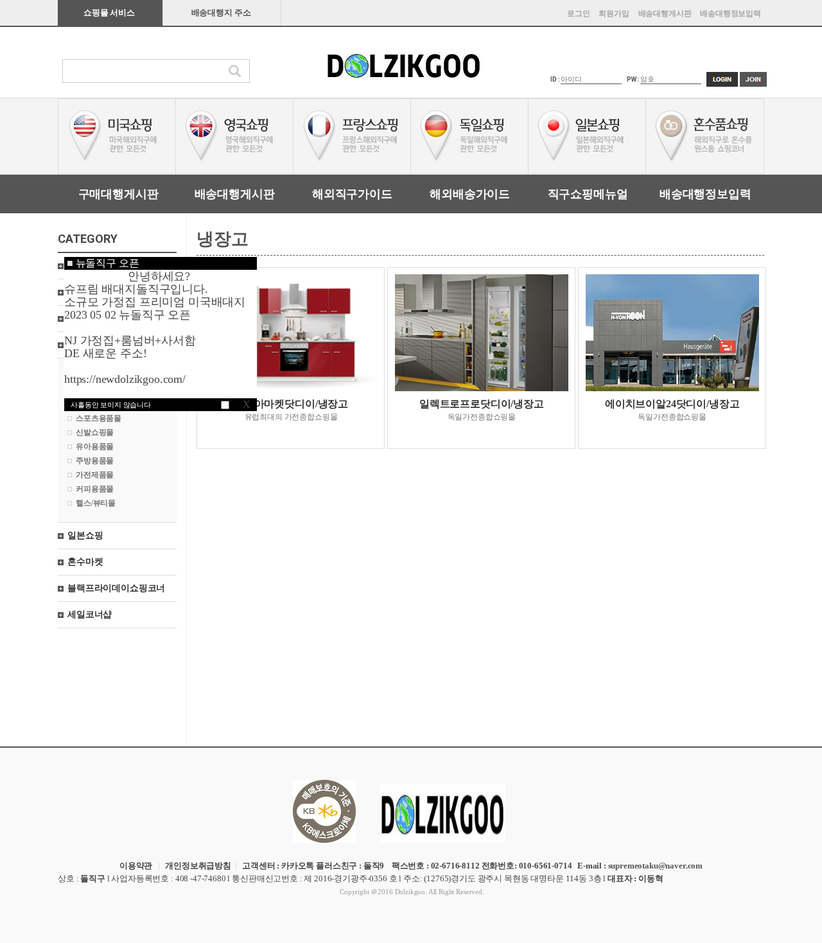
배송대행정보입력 (730, 13)
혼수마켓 (85, 562)
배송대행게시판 (665, 13)
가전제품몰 (95, 474)
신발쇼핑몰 (95, 432)
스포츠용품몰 (98, 418)
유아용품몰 (95, 446)
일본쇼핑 (85, 535)
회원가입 (614, 13)
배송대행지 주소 (221, 12)
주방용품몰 (95, 460)
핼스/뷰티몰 (96, 502)
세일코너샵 (89, 614)
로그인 (578, 13)
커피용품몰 (95, 488)
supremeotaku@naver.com (655, 865)
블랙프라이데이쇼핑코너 (116, 588)
